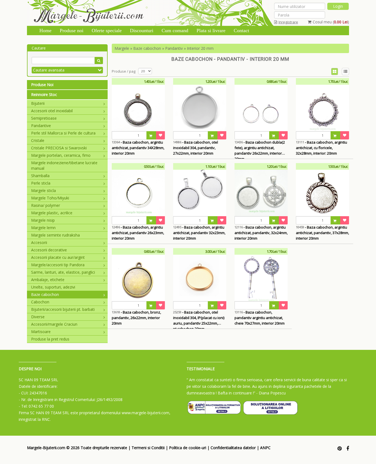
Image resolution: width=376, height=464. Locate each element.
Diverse (38, 316)
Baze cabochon (45, 294)
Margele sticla (43, 190)
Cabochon (40, 301)
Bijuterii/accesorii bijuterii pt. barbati (63, 309)
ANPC (265, 447)
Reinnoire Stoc (44, 94)
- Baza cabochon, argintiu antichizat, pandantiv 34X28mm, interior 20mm (138, 148)
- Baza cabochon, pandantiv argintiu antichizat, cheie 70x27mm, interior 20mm (260, 318)
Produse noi (71, 30)
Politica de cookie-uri (187, 447)
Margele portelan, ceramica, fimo (61, 155)
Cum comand (175, 30)
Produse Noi (42, 84)
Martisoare (41, 331)
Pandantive (41, 125)
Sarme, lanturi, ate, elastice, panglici (63, 272)
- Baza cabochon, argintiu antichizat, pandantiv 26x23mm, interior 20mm (138, 233)
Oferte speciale (107, 30)
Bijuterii (38, 103)
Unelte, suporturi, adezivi (53, 287)
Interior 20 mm (200, 48)
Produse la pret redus (50, 339)
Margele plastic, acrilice (51, 212)
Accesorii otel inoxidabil (52, 110)
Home (45, 30)
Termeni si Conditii (148, 447)
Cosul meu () (331, 21)
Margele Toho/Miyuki (50, 198)
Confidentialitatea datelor (233, 447)
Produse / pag (123, 71)
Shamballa (40, 175)
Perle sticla (40, 183)
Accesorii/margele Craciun (54, 324)
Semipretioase (44, 118)
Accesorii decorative (49, 249)
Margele (122, 48)
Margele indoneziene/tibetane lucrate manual (64, 165)
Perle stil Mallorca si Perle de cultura (63, 133)
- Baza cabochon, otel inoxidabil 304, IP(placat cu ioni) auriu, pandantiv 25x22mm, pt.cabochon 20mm (198, 319)
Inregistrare (288, 22)
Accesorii (39, 242)
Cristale (37, 140)
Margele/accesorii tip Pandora (58, 264)
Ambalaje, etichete (47, 279)
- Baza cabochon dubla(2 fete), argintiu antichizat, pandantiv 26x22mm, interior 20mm (260, 149)
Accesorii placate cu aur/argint (58, 257)
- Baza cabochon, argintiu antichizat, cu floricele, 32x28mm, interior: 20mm (321, 148)
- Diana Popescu (271, 393)
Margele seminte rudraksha (55, 235)
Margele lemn (43, 227)
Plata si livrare (211, 30)
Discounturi (141, 30)
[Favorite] (160, 135)
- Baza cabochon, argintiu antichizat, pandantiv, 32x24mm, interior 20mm (261, 233)
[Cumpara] (151, 135)
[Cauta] (98, 60)
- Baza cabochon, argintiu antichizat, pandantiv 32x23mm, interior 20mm (199, 233)
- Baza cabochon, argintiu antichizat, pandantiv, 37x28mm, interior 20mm (322, 233)
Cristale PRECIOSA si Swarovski (59, 147)
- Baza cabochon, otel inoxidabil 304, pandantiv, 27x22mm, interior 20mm (195, 148)
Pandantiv (174, 48)
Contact (241, 30)
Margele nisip (43, 220)
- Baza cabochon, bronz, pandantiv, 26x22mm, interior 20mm (136, 318)
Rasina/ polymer (45, 205)
